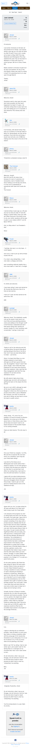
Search (20, 12)
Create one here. (15, 731)
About (27, 8)
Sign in (3, 3)
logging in (16, 726)
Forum (14, 8)
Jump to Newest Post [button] (10, 23)
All (9, 12)
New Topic (14, 12)
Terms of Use (17, 744)
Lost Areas (21, 8)
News (3, 8)
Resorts (9, 8)
